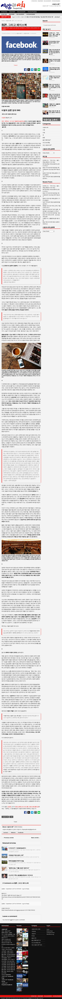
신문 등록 (4, 951)
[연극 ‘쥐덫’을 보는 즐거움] (19, 968)
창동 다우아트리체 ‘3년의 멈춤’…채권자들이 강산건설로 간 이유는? (54, 87)
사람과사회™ (19, 33)
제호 (3, 931)
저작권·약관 (34, 1)
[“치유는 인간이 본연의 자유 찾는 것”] (25, 959)
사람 (44, 132)
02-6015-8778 (7, 941)
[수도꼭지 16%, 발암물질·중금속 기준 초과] (4, 877)
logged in (11, 920)
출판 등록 (4, 954)
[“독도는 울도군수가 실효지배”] (19, 981)
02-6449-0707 (7, 939)
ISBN (3, 958)
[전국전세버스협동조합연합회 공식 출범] (25, 954)
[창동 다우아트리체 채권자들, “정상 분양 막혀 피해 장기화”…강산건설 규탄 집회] (45, 97)
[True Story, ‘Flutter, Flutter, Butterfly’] (19, 963)
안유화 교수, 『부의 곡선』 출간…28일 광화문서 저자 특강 (54, 34)
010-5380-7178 (8, 942)
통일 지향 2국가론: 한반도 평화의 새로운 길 (54, 111)
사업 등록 (4, 963)
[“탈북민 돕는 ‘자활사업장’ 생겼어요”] (4, 870)
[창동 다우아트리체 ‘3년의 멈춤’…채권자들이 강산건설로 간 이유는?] (45, 87)
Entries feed (50, 931)
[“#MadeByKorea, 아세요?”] (19, 977)
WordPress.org (50, 934)
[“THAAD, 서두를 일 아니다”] (19, 936)
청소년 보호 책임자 (6, 947)
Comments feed (50, 932)
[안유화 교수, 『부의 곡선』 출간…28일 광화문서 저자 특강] (45, 35)
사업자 (3, 949)
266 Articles (18, 827)
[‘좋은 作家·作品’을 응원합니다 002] (25, 936)
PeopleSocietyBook (7, 984)
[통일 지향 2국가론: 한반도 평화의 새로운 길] (45, 113)
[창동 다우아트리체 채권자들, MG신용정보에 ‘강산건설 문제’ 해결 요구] (45, 52)
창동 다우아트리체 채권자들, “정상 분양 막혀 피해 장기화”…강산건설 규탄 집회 (54, 96)
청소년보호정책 (47, 1)
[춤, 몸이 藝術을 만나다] (25, 950)
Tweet (16, 65)
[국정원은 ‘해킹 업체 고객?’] (4, 857)
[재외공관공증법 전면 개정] (19, 959)
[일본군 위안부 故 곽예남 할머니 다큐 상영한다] (45, 62)
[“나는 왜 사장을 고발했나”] (25, 981)
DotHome (8, 974)
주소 (3, 934)
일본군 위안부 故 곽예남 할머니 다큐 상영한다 (54, 61)
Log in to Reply (25, 888)
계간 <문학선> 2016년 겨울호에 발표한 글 (13, 121)
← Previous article (8, 837)
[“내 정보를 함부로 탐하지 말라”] (19, 945)
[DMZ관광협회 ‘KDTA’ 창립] (4, 863)
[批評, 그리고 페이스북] (25, 986)
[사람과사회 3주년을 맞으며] (19, 954)
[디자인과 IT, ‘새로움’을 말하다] (4, 850)
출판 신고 (4, 956)
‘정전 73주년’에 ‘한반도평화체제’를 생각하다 (54, 69)
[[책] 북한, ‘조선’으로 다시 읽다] (25, 945)
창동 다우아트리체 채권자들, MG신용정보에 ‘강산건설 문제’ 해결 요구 (54, 52)
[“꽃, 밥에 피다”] (19, 972)
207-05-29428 (8, 949)
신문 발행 (4, 966)
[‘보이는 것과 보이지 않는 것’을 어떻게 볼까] (25, 977)
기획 (11, 817)
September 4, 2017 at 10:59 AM (13, 888)
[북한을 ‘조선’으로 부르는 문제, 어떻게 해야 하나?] (45, 79)
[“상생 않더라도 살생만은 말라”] (25, 941)
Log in (48, 929)
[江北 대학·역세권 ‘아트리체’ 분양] (19, 986)
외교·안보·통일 (46, 142)
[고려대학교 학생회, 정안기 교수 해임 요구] (25, 968)
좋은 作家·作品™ (47, 140)
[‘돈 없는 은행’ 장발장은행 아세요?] (19, 932)
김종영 (3, 888)
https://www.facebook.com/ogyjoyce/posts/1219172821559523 (18, 910)
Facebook (20, 832)
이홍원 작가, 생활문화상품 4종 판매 (54, 104)
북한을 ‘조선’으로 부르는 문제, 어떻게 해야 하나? (54, 77)
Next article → (35, 837)
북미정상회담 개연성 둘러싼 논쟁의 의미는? (54, 43)
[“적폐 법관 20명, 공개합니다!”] (19, 990)
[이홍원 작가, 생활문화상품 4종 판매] (45, 106)
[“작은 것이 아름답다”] (19, 941)
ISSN (3, 961)
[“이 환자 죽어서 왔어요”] (25, 972)
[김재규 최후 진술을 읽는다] (19, 950)
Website (13, 832)
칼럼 (44, 137)
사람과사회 (26, 33)
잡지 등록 (4, 953)
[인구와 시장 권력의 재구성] (25, 963)
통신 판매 (4, 971)
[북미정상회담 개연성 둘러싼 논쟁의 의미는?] (45, 44)
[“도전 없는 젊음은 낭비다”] (25, 932)
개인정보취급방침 (56, 1)
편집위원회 (40, 1)
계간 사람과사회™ (47, 145)
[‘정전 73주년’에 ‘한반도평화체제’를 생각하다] (45, 70)
